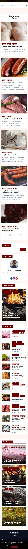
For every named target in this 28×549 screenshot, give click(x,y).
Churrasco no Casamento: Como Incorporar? (18, 419)
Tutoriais (22, 384)
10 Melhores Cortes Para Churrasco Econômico (17, 367)
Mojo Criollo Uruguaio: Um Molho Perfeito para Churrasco (14, 523)
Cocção (22, 330)
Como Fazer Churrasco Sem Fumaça (18, 430)
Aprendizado (15, 382)
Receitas (11, 509)
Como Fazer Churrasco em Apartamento (18, 387)
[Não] (26, 545)
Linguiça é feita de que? (9, 155)
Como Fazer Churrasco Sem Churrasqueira (18, 335)
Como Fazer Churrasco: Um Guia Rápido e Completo (18, 398)
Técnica (22, 332)
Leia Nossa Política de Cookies (16, 545)
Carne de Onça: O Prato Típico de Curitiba (19, 358)
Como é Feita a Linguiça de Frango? (12, 46)
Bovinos (14, 342)
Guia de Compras (8, 291)
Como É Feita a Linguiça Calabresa (12, 83)
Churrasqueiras (15, 330)
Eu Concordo (14, 547)
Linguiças (14, 44)
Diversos (22, 416)
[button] (25, 304)
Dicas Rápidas (15, 332)
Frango (9, 44)
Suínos (15, 188)
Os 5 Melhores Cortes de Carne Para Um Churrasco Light (19, 376)
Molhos (5, 509)
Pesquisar (6, 245)
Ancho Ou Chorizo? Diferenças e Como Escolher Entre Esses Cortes (19, 410)
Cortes (4, 44)
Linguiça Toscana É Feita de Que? (12, 119)
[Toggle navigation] (2, 5)
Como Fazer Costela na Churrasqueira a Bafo (11, 502)
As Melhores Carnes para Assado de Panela (17, 348)
